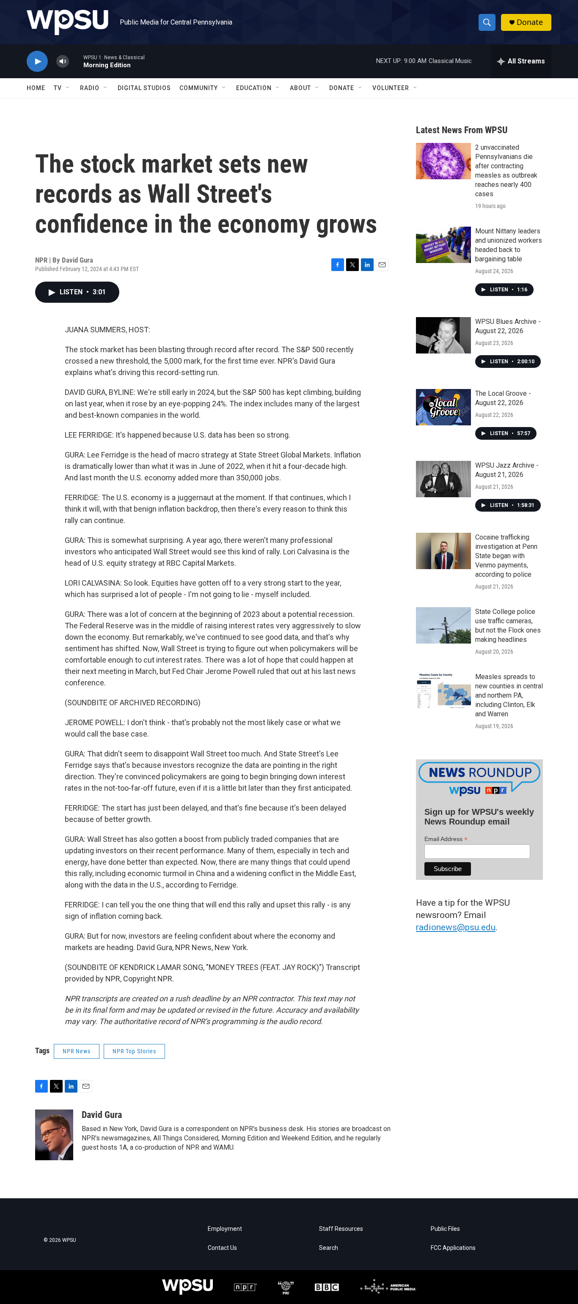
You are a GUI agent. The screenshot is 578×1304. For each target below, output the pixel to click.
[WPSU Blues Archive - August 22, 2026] (443, 335)
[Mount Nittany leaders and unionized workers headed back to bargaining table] (443, 245)
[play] (37, 61)
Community (198, 88)
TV (58, 88)
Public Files (445, 1229)
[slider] (76, 61)
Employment (225, 1229)
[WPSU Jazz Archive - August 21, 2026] (443, 479)
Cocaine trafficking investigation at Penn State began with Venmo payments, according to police (506, 555)
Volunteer (390, 88)
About (300, 88)
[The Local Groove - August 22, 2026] (443, 407)
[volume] (62, 61)
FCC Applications (453, 1248)
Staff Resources (341, 1229)
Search (328, 1248)
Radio (89, 88)
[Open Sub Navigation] (68, 88)
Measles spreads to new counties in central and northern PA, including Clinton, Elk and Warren (509, 695)
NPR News (77, 1051)
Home (36, 88)
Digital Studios (144, 88)
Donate (530, 22)
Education (254, 88)
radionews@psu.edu (455, 927)
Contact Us (222, 1248)
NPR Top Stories (134, 1051)
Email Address (446, 839)
